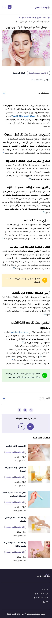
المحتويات (44, 92)
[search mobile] (9, 7)
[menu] (4, 7)
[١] (12, 115)
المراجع (44, 398)
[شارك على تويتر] (25, 410)
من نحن (45, 589)
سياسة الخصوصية (41, 593)
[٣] (30, 178)
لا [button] (21, 427)
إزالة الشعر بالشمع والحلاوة (38, 73)
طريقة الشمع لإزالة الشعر (24, 116)
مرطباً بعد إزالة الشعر (19, 332)
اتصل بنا (45, 601)
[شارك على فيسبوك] (19, 410)
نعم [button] (30, 427)
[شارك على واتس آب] (31, 410)
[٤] (3, 238)
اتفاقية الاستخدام (41, 597)
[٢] (3, 152)
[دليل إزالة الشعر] (42, 7)
